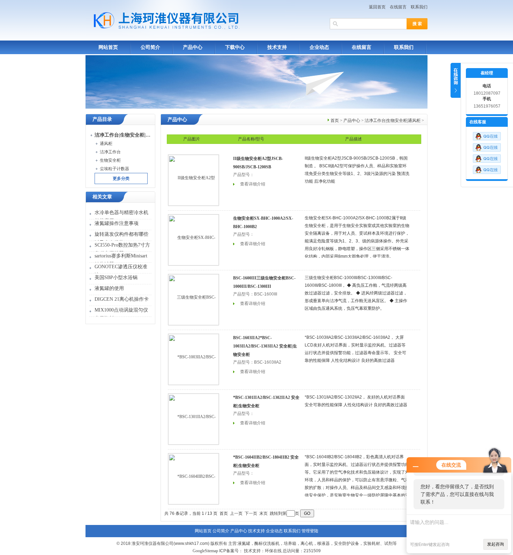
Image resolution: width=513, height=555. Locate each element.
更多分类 (121, 178)
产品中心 (192, 47)
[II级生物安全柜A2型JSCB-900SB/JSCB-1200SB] (193, 180)
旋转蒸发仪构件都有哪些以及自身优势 (121, 238)
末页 (263, 513)
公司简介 (150, 47)
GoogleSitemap (205, 550)
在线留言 (398, 7)
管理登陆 (310, 530)
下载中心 (235, 47)
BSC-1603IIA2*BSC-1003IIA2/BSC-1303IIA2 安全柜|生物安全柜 (265, 346)
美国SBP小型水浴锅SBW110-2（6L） (116, 282)
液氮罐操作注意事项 (117, 223)
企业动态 (319, 47)
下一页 (251, 513)
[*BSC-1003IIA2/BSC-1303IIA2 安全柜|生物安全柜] (193, 359)
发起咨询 (495, 544)
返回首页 (377, 7)
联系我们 (419, 7)
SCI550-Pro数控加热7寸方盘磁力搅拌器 (122, 249)
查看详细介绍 (252, 184)
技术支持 (277, 47)
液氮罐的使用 (109, 288)
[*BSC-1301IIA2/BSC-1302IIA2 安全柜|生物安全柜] (193, 419)
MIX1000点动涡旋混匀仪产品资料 (121, 314)
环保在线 (273, 550)
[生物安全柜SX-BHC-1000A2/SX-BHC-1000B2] (193, 239)
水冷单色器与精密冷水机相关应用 (121, 217)
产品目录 (102, 119)
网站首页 (108, 47)
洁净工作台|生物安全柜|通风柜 (393, 120)
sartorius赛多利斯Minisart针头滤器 (121, 260)
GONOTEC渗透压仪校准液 (121, 271)
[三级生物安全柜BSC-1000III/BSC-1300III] (193, 299)
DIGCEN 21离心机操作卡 (122, 299)
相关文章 (102, 196)
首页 (334, 120)
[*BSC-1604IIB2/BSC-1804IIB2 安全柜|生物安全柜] (193, 478)
